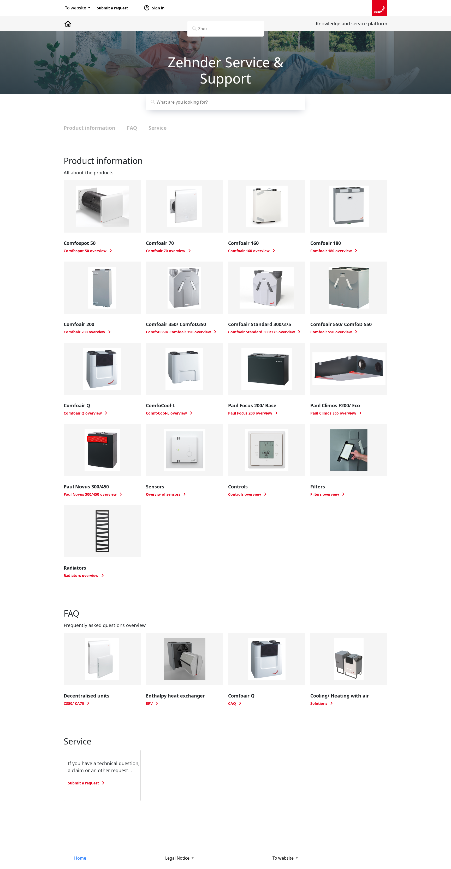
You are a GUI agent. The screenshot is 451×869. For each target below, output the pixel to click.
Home (80, 858)
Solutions (322, 703)
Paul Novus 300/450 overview (94, 494)
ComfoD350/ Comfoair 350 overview (182, 331)
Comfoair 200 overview (88, 331)
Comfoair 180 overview (334, 250)
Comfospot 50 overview (89, 250)
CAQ (235, 703)
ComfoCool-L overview (170, 413)
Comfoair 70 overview (169, 250)
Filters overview (328, 494)
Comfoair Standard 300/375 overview (265, 331)
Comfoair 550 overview (334, 331)
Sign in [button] (154, 8)
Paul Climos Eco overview (337, 413)
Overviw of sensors (167, 494)
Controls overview (248, 494)
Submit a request (112, 7)
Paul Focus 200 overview (254, 413)
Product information (89, 127)
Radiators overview (85, 575)
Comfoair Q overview (86, 413)
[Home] (379, 7)
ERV (153, 703)
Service (158, 127)
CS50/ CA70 (77, 703)
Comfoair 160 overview (252, 250)
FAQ (132, 127)
